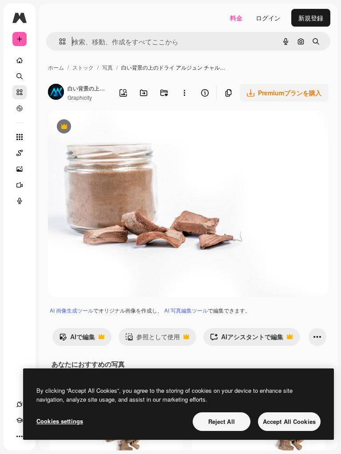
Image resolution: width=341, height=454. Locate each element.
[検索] (19, 76)
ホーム (56, 67)
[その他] (19, 436)
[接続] (19, 404)
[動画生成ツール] (19, 185)
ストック (83, 67)
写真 (107, 67)
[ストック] (19, 92)
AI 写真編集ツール (186, 310)
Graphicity (79, 97)
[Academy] (19, 420)
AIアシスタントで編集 (246, 338)
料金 (236, 17)
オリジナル (109, 127)
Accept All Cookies (289, 421)
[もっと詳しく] (19, 108)
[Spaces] (19, 153)
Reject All (221, 421)
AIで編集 (77, 338)
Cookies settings (59, 421)
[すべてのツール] (19, 137)
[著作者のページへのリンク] (56, 93)
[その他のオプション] (184, 93)
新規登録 (310, 17)
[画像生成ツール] (19, 169)
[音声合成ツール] (19, 201)
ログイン (268, 17)
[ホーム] (19, 60)
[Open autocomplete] (59, 41)
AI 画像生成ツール (71, 310)
